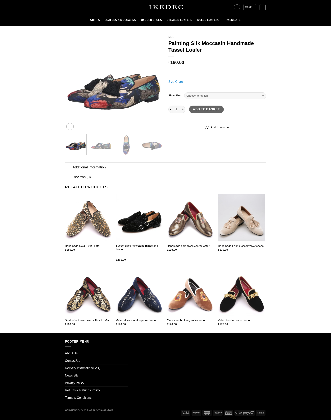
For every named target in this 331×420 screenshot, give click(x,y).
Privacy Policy (74, 383)
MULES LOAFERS (208, 20)
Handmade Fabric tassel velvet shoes (241, 245)
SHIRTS (95, 20)
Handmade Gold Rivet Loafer (82, 245)
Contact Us (72, 360)
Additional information (89, 167)
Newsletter (72, 375)
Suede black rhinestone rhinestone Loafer (137, 247)
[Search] (263, 7)
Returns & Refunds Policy (82, 390)
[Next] (155, 82)
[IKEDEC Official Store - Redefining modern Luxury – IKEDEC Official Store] (165, 7)
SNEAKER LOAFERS (179, 20)
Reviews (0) (82, 177)
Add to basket (206, 109)
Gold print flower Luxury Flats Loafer (87, 320)
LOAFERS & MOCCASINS (120, 20)
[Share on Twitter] (179, 133)
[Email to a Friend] (186, 133)
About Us (71, 353)
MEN (171, 36)
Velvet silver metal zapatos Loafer (136, 320)
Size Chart (175, 81)
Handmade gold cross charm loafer (188, 245)
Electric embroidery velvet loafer (186, 320)
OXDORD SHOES (151, 20)
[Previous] (71, 82)
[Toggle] (68, 168)
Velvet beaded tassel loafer (234, 320)
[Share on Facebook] (172, 133)
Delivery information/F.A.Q (82, 368)
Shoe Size (174, 95)
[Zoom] (70, 126)
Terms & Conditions (78, 397)
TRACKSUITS (232, 20)
